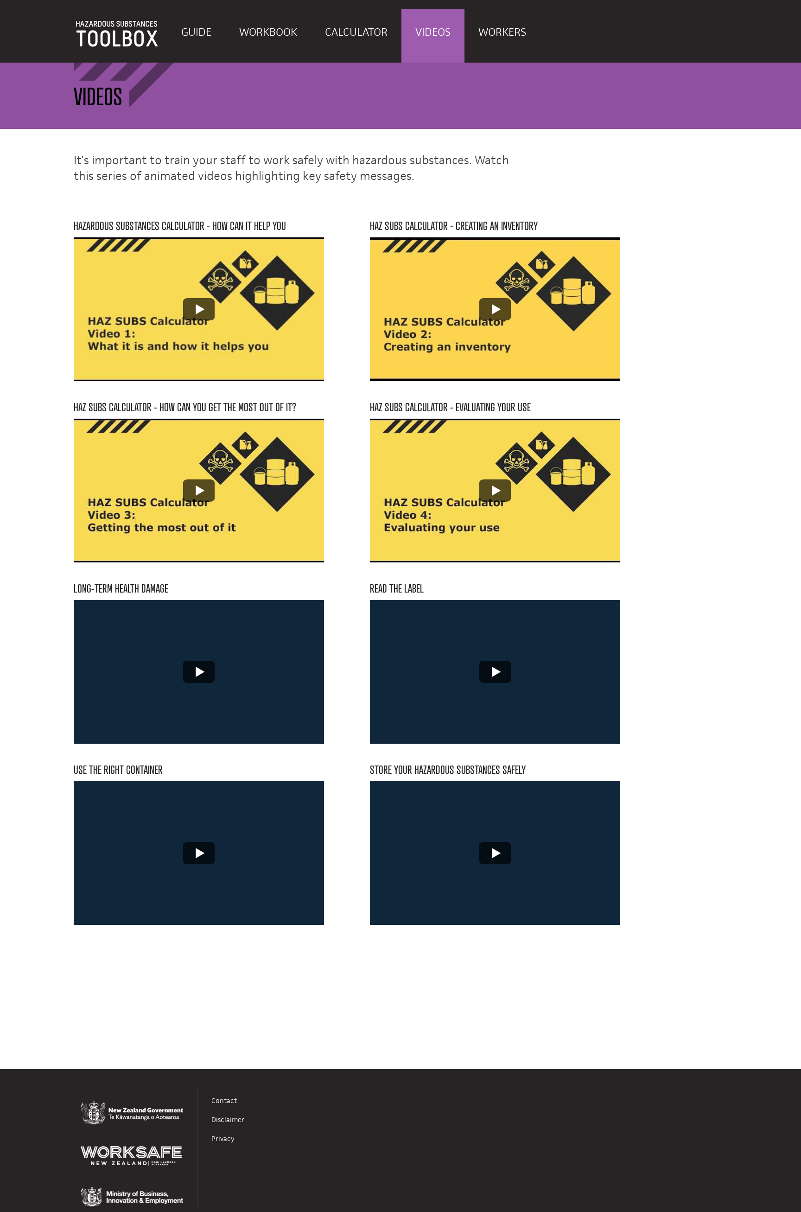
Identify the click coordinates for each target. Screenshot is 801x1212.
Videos (433, 32)
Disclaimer (227, 1119)
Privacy (223, 1138)
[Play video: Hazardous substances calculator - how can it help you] (199, 309)
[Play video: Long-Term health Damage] (199, 672)
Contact (224, 1100)
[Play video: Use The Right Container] (199, 853)
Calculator (356, 32)
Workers (502, 32)
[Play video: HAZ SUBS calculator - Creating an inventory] (495, 309)
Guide (196, 32)
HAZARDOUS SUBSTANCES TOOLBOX (117, 36)
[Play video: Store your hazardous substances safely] (495, 853)
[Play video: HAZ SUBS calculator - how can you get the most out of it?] (199, 490)
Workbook (268, 32)
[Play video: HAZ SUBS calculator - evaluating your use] (495, 490)
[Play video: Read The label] (495, 672)
